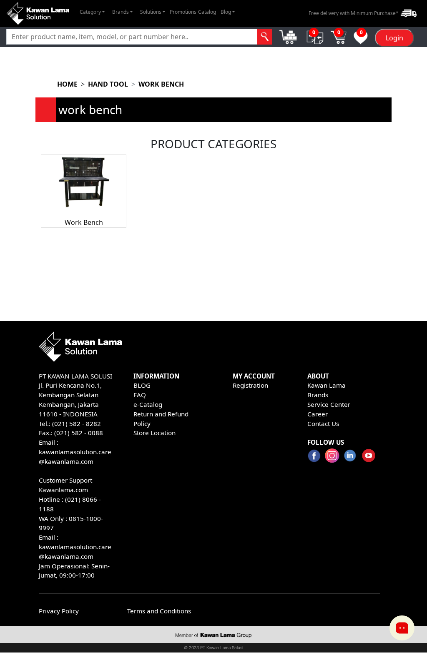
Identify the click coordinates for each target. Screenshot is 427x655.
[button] (92, 12)
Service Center (328, 404)
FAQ (139, 395)
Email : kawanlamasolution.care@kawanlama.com (75, 546)
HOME (67, 84)
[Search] (264, 37)
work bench (161, 84)
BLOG (142, 385)
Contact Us (323, 423)
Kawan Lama (326, 385)
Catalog (207, 11)
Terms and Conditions (159, 611)
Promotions (183, 11)
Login (394, 37)
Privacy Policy (59, 611)
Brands (317, 395)
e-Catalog (147, 404)
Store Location (154, 432)
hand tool (108, 84)
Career (317, 414)
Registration (250, 385)
